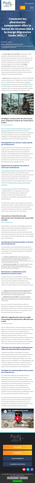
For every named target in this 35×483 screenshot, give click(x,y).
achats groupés (7, 189)
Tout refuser (23, 478)
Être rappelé (17, 447)
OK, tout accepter (13, 478)
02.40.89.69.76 (17, 453)
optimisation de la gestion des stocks (13, 171)
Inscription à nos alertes (17, 464)
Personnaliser (17, 481)
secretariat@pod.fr (17, 458)
